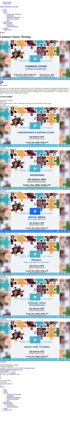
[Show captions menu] (58, 78)
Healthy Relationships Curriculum (9, 6)
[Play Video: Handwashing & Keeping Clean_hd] (35, 125)
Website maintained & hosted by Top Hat (11, 369)
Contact (5, 408)
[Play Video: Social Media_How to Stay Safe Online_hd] (35, 211)
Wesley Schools (30, 368)
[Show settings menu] (65, 78)
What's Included (7, 403)
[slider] (31, 78)
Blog (8, 400)
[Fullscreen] (68, 78)
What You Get (11, 405)
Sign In (2, 386)
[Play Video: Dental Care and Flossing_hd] (35, 339)
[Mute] (61, 78)
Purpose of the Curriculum (14, 394)
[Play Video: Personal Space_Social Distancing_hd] (35, 297)
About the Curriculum (13, 399)
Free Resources (7, 402)
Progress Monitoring (12, 406)
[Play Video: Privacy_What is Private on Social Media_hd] (35, 254)
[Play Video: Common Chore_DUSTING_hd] (35, 58)
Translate (12, 373)
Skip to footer (7, 3)
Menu (3, 32)
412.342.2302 (18, 366)
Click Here (3, 147)
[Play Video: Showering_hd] (35, 168)
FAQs (5, 389)
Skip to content (7, 2)
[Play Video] (1, 78)
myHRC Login (7, 410)
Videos (5, 391)
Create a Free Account (6, 383)
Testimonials (10, 396)
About (5, 392)
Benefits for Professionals (14, 397)
